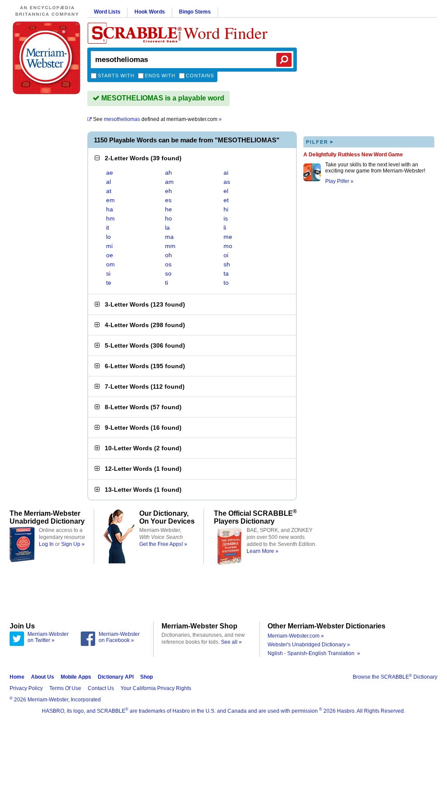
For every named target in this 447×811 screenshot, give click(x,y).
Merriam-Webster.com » (296, 636)
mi (109, 245)
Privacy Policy (26, 688)
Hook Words (149, 12)
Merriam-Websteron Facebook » (119, 637)
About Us (42, 677)
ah (168, 172)
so (168, 273)
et (226, 200)
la (167, 227)
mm (170, 245)
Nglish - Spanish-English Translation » (314, 653)
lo (108, 236)
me (228, 236)
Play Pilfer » (339, 181)
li (225, 227)
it (107, 227)
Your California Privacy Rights (155, 688)
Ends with (160, 75)
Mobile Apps (76, 677)
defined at (157, 119)
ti (166, 282)
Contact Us (101, 688)
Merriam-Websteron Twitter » (48, 637)
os (168, 264)
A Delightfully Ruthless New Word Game (353, 155)
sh (227, 264)
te (108, 282)
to (226, 282)
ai (226, 172)
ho (168, 218)
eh (168, 190)
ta (226, 273)
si (108, 273)
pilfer (320, 142)
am (169, 181)
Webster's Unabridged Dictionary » (309, 645)
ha (109, 209)
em (110, 200)
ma (169, 236)
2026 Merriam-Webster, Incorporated (55, 700)
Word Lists (107, 12)
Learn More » (263, 551)
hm (110, 218)
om (110, 264)
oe (109, 255)
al (108, 181)
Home (17, 677)
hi (226, 209)
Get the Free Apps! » (163, 544)
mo (228, 245)
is (226, 218)
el (226, 190)
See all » (231, 642)
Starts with (116, 75)
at (108, 190)
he (168, 209)
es (168, 200)
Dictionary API (116, 677)
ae (109, 172)
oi (226, 255)
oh (168, 255)
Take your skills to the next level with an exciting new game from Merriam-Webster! (375, 168)
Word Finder (225, 32)
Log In (46, 544)
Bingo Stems (195, 12)
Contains (200, 75)
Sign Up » (73, 544)
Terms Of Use (65, 688)
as (227, 181)
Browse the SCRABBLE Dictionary (395, 677)
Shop (146, 677)
